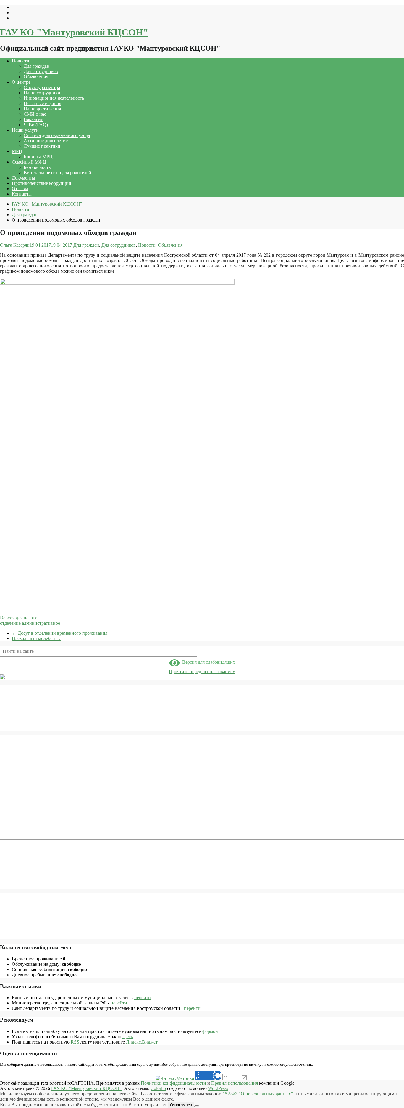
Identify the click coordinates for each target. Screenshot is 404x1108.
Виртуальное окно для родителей (57, 172)
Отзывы (20, 188)
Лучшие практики (42, 145)
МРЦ (17, 151)
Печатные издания (42, 103)
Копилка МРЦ (38, 156)
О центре (21, 82)
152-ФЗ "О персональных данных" (258, 1093)
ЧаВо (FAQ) (36, 124)
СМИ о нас (35, 114)
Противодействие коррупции (41, 183)
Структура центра (42, 87)
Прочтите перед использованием (202, 671)
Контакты (22, 193)
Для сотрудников (41, 71)
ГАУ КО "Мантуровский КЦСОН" (74, 32)
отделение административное (30, 623)
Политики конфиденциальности (173, 1083)
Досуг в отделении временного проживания (59, 633)
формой (210, 1031)
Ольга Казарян (15, 245)
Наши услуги (25, 130)
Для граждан (36, 66)
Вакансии (33, 119)
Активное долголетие (46, 140)
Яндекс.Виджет (142, 1041)
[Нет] (196, 1106)
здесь (127, 1036)
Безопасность (37, 167)
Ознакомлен (181, 1105)
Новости (20, 60)
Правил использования (234, 1083)
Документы (23, 177)
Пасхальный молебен (36, 638)
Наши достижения (42, 108)
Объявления (36, 76)
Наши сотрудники (42, 92)
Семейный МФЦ (29, 161)
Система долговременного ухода (57, 135)
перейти (142, 997)
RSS (75, 1041)
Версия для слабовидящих (207, 662)
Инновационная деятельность (54, 98)
